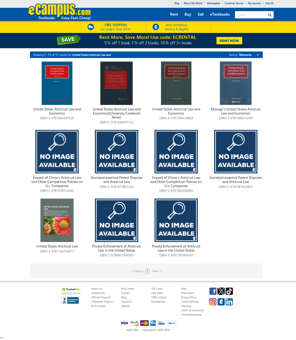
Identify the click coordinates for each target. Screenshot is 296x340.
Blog (177, 3)
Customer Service (234, 3)
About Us (96, 288)
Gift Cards (157, 288)
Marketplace (213, 3)
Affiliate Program (101, 297)
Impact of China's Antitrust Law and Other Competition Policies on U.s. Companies (57, 181)
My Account (254, 3)
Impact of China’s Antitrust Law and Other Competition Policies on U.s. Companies (176, 181)
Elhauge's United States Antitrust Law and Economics (236, 111)
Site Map (186, 306)
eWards (125, 306)
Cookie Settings (190, 301)
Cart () (269, 3)
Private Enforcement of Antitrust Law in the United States (116, 248)
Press (184, 288)
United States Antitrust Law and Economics (57, 111)
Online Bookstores (191, 314)
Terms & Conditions (192, 310)
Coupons (126, 301)
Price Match (187, 293)
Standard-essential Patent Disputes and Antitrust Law (117, 179)
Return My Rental (193, 3)
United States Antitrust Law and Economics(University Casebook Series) (117, 113)
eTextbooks (219, 14)
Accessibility (98, 293)
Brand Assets (98, 306)
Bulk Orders (127, 288)
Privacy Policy (188, 297)
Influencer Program (102, 301)
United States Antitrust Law (57, 246)
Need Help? (132, 330)
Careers (125, 293)
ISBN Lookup (158, 297)
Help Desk (156, 293)
